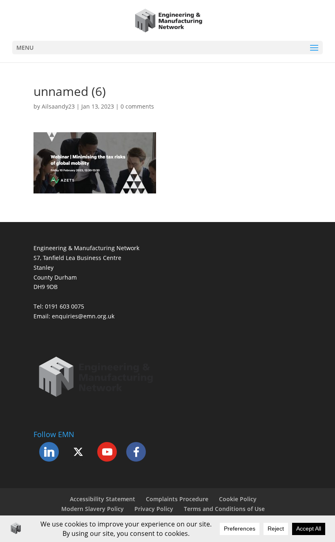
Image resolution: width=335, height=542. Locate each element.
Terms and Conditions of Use (224, 509)
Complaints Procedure (177, 499)
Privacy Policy (153, 509)
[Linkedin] (49, 452)
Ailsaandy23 (58, 106)
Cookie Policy (238, 499)
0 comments (137, 106)
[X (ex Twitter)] (78, 452)
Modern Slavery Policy (92, 509)
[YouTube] (107, 452)
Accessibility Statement (102, 499)
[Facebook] (136, 452)
